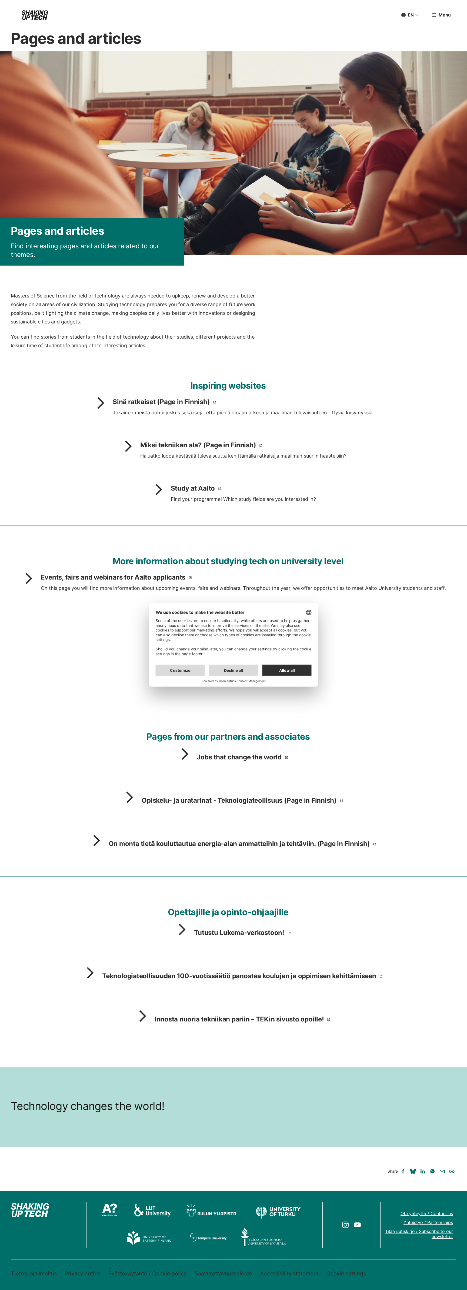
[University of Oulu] (211, 1209)
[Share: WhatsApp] (432, 1171)
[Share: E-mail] (442, 1171)
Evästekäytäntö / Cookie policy (147, 1273)
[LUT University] (152, 1209)
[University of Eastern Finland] (149, 1237)
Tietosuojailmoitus (34, 1273)
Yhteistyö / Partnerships (428, 1222)
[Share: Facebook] (403, 1171)
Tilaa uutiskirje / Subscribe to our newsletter (419, 1234)
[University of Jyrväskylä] (263, 1237)
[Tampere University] (208, 1237)
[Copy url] (452, 1171)
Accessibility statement (289, 1273)
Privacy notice (83, 1273)
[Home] (35, 15)
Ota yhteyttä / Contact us (427, 1213)
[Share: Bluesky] (413, 1171)
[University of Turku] (278, 1209)
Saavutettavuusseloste (223, 1273)
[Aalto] (111, 1209)
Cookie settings (346, 1273)
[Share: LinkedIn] (422, 1171)
